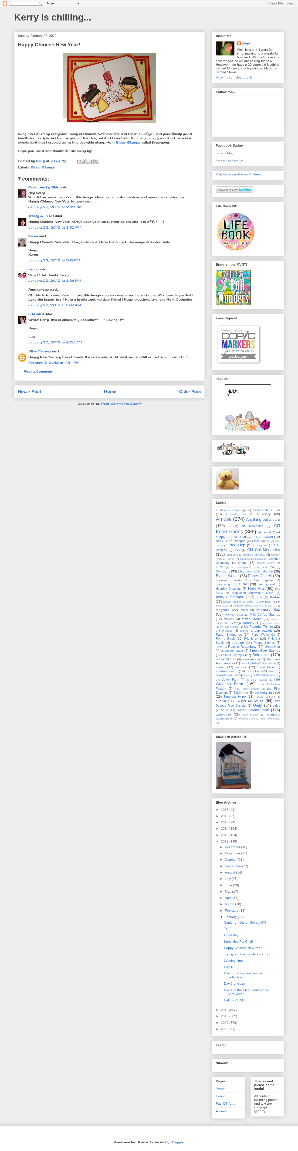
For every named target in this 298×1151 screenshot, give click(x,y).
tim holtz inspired (267, 692)
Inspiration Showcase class (252, 593)
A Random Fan (236, 514)
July (228, 878)
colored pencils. (254, 554)
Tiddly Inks (241, 692)
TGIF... (229, 929)
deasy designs (239, 567)
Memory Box (268, 609)
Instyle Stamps (229, 597)
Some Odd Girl (226, 659)
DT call (270, 567)
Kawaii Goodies (232, 601)
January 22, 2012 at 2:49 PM (55, 207)
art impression (252, 526)
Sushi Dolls (254, 671)
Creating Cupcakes (251, 559)
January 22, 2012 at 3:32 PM (54, 227)
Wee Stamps (251, 714)
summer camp (226, 671)
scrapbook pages (232, 650)
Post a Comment (38, 371)
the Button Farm (227, 679)
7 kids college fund (266, 510)
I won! (220, 1096)
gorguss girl (224, 584)
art (230, 526)
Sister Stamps (128, 142)
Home (110, 391)
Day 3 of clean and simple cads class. (243, 975)
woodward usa (246, 718)
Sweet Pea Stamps (230, 675)
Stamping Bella (249, 663)
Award (268, 537)
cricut (242, 563)
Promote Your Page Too (229, 160)
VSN (224, 710)
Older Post (190, 391)
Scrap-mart (272, 646)
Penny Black (225, 638)
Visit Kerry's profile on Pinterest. (239, 174)
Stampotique (269, 663)
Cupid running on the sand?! (245, 922)
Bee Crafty (261, 541)
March (230, 904)
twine (258, 701)
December (233, 847)
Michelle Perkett (234, 614)
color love (232, 554)
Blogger (176, 1142)
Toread (259, 696)
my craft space (271, 623)
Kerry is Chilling (224, 153)
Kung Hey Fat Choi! (238, 941)
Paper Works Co (263, 634)
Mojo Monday (244, 623)
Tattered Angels (264, 675)
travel (272, 696)
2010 (225, 1016)
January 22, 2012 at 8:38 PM (54, 280)
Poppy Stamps (264, 642)
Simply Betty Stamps (264, 650)
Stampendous (251, 659)
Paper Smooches (229, 634)
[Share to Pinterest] (96, 161)
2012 (225, 841)
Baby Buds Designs (230, 541)
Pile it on (251, 638)
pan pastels (263, 630)
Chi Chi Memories (263, 550)
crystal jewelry (266, 563)
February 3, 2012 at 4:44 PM (54, 362)
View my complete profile (234, 77)
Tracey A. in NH (41, 216)
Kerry (246, 43)
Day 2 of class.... (236, 983)
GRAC (243, 584)
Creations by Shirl (43, 187)
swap (271, 671)
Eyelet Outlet (227, 576)
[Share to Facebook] (92, 161)
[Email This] (79, 161)
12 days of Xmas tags (231, 510)
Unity (257, 705)
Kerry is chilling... (52, 17)
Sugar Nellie (266, 667)
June (229, 885)
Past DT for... (225, 1103)
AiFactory (264, 514)
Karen (33, 236)
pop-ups (238, 642)
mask (244, 610)
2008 (225, 1029)
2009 (225, 1022)
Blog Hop (237, 545)
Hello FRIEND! (234, 1000)
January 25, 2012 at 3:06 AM (55, 342)
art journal (264, 532)
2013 (225, 835)
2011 (225, 1010)
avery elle (252, 537)
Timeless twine (235, 696)
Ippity (260, 597)
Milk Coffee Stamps (265, 614)
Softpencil (261, 655)
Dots (256, 567)
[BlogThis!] (83, 161)
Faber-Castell (260, 576)
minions (229, 619)
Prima (219, 646)
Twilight (241, 701)
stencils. (241, 667)
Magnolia (222, 610)
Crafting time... (235, 961)
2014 (225, 828)
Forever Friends (229, 580)
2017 (225, 810)
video (276, 705)
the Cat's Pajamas (257, 679)
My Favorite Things (258, 626)
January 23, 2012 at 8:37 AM (54, 305)
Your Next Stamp (270, 718)
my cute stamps (229, 626)
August (230, 872)
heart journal (266, 584)
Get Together (264, 580)
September (233, 866)
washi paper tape (253, 710)
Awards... (223, 1111)
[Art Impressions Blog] (248, 430)
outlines (244, 630)
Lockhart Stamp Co (265, 605)
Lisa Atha (36, 314)
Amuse (224, 519)
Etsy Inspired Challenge (255, 571)
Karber (275, 597)
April (228, 898)
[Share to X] (87, 161)
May (228, 891)
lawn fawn (265, 601)
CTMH (220, 567)
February (232, 910)
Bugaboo (262, 545)
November (233, 853)
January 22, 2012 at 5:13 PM (54, 260)
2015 (225, 822)
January (231, 917)
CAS (237, 550)
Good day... (232, 935)
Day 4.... (230, 967)
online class (224, 630)
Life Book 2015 (241, 605)
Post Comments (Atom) (121, 403)
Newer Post (29, 391)
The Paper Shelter (247, 688)
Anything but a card (263, 519)
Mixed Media (251, 619)
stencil (220, 667)
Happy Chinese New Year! (243, 948)
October (231, 859)
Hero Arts (256, 588)
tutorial (221, 701)
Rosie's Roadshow (242, 646)
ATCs (237, 537)
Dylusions (223, 571)
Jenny (33, 269)
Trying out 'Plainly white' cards (246, 954)
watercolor (223, 714)
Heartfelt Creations (228, 588)
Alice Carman (39, 351)
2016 (225, 816)
